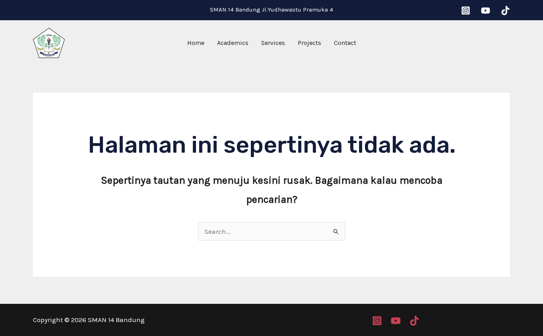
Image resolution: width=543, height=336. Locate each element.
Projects (309, 43)
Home (195, 43)
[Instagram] (465, 10)
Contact (345, 43)
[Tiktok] (505, 10)
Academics (232, 43)
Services (273, 43)
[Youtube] (485, 10)
